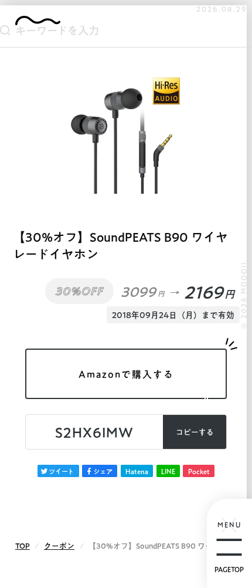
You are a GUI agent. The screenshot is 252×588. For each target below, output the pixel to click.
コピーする (195, 432)
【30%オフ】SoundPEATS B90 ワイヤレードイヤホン (120, 245)
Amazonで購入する (126, 374)
